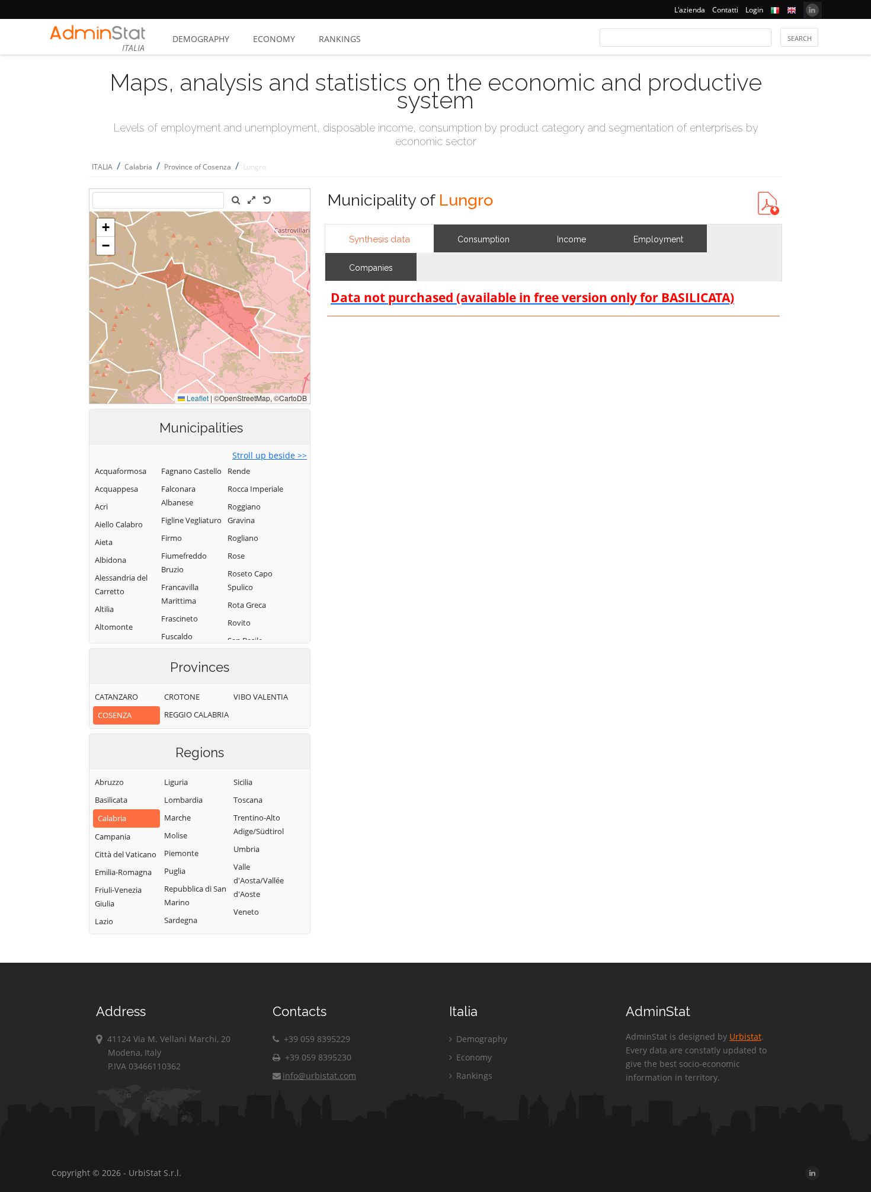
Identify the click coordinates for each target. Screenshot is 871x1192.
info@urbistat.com (319, 1075)
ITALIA (102, 167)
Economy (274, 38)
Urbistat (745, 1036)
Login (754, 10)
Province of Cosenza (197, 167)
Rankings (340, 38)
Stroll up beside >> (269, 455)
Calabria (138, 167)
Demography (200, 38)
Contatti (725, 10)
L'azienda (689, 10)
